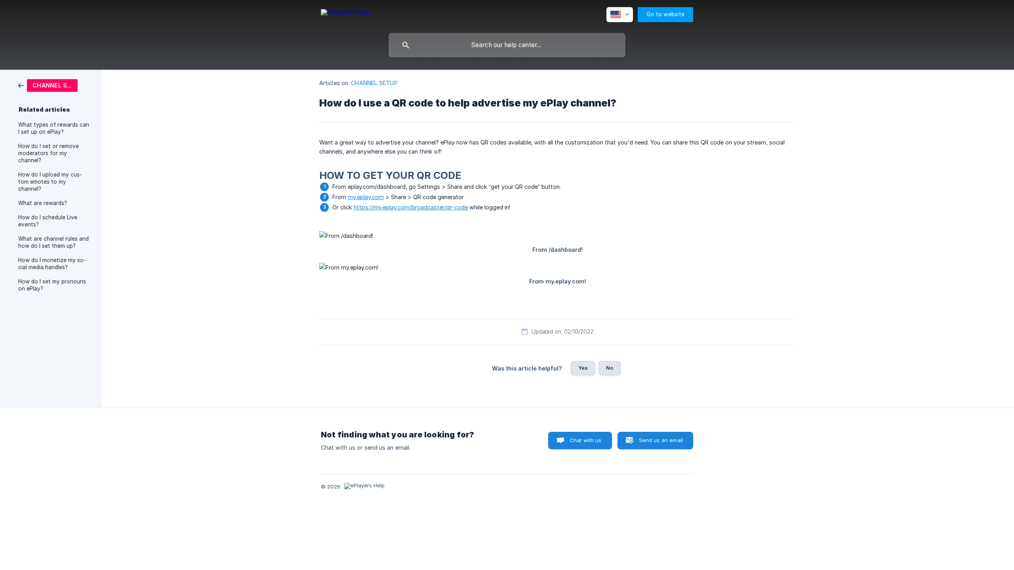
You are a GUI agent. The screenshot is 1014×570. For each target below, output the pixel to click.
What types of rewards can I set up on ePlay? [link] (53, 128)
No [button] (609, 368)
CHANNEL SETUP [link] (374, 83)
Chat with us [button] (586, 440)
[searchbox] (507, 45)
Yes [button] (583, 368)
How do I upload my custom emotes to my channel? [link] (50, 181)
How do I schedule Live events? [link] (47, 221)
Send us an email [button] (661, 440)
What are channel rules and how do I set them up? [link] (53, 242)
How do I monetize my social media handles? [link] (52, 263)
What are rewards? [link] (42, 203)
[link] (48, 85)
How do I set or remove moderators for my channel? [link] (48, 153)
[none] (345, 13)
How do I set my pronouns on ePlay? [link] (52, 285)
